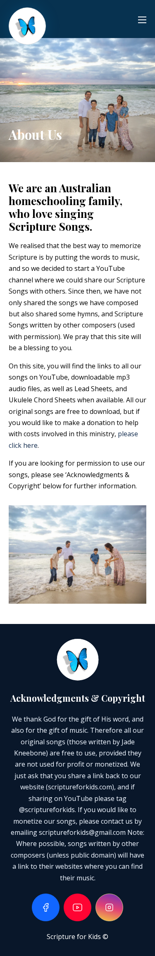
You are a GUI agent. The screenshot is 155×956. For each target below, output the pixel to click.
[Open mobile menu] (142, 20)
